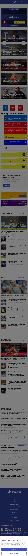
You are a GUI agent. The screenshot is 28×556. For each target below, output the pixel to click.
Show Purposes (14, 553)
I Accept (14, 549)
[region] (14, 546)
